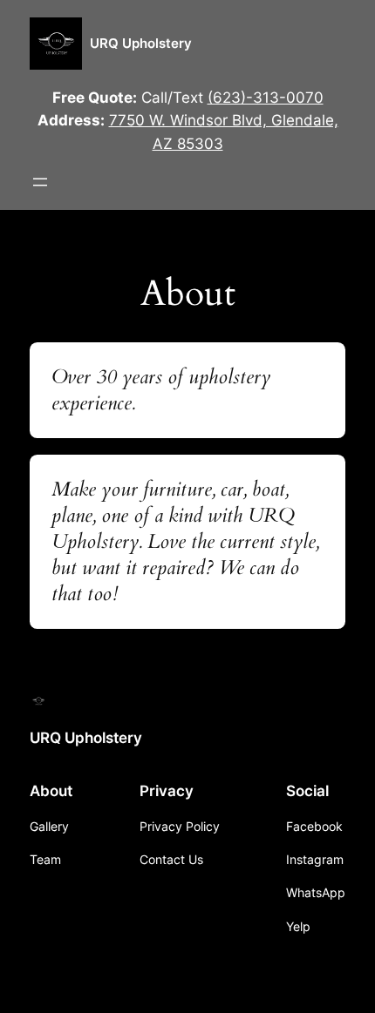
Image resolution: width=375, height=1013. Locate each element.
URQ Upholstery (141, 43)
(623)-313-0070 (266, 97)
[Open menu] (40, 182)
